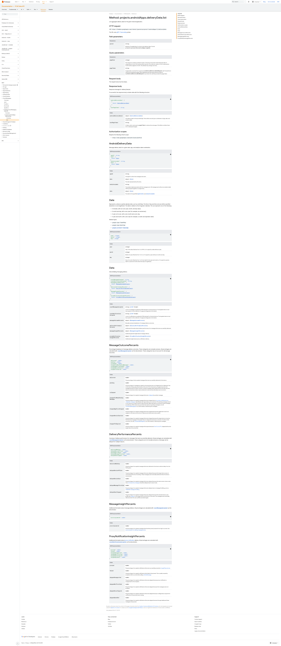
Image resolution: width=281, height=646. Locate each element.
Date (117, 158)
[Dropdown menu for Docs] (46, 2)
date (142, 193)
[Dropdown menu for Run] (26, 2)
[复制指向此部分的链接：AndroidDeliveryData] (133, 144)
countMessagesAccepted (124, 351)
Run (23, 1)
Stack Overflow (198, 621)
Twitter (109, 624)
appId (139, 193)
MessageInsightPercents (122, 293)
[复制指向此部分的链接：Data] (115, 268)
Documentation (7, 6)
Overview (4, 9)
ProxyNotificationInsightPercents (125, 297)
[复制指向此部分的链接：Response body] (123, 86)
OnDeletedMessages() (130, 406)
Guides (23, 619)
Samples (51, 9)
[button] (8, 23)
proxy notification (129, 540)
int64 (131, 307)
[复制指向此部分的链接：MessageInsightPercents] (137, 504)
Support (52, 1)
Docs (43, 1)
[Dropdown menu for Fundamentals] (18, 9)
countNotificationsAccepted (117, 542)
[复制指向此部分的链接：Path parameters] (124, 37)
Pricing (38, 1)
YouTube (110, 626)
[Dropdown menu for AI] (24, 9)
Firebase (111, 13)
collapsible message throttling (132, 489)
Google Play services (165, 568)
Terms (22, 643)
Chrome (46, 637)
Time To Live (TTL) (158, 426)
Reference (43, 9)
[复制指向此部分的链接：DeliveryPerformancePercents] (143, 434)
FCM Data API (20, 6)
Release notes (198, 626)
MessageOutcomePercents (122, 284)
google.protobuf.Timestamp (120, 228)
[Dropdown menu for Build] (19, 2)
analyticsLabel (150, 193)
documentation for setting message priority (135, 530)
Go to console (271, 1)
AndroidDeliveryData (123, 103)
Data (117, 164)
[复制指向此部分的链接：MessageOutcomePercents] (139, 345)
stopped (132, 496)
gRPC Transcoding (122, 32)
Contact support (198, 619)
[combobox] (239, 1)
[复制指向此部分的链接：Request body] (122, 79)
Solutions (31, 1)
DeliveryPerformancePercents (124, 288)
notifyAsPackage (147, 575)
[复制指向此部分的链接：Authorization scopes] (128, 132)
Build (16, 1)
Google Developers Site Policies (136, 607)
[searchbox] (10, 14)
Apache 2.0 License (115, 607)
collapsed (151, 395)
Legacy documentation (200, 631)
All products (74, 637)
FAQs (196, 628)
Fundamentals (12, 9)
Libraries (23, 626)
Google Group (198, 624)
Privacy (27, 643)
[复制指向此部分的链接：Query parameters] (125, 53)
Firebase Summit (112, 621)
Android (40, 637)
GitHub (23, 628)
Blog (264, 1)
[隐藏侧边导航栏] (17, 643)
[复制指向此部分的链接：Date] (115, 200)
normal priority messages (133, 482)
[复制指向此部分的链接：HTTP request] (121, 26)
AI (21, 9)
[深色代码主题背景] (170, 99)
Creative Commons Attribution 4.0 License (148, 606)
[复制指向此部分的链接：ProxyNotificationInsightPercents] (146, 536)
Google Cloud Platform (63, 637)
